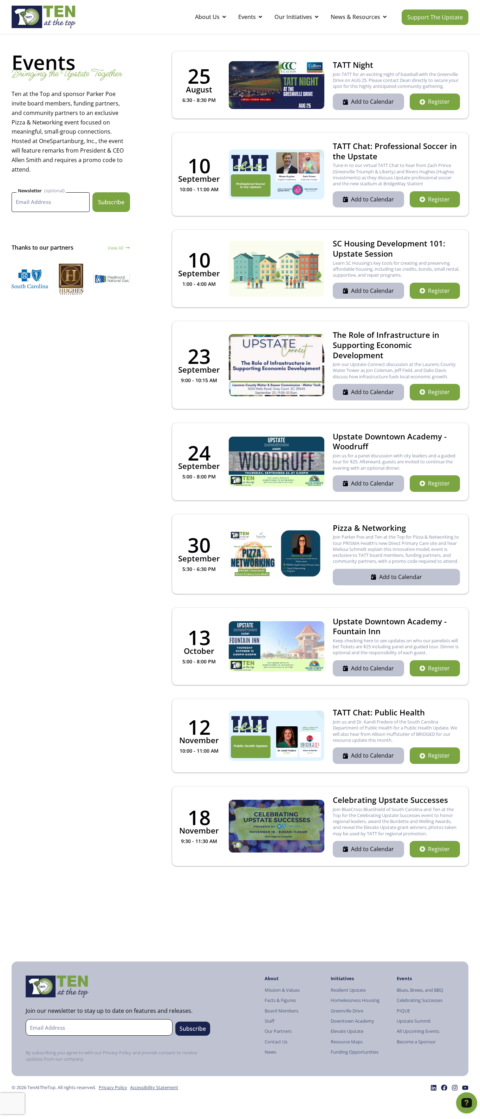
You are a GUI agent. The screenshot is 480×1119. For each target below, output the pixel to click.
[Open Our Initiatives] (316, 17)
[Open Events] (260, 17)
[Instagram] (455, 1088)
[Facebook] (444, 1088)
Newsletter (30, 190)
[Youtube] (465, 1088)
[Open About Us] (224, 17)
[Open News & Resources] (385, 17)
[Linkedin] (433, 1088)
